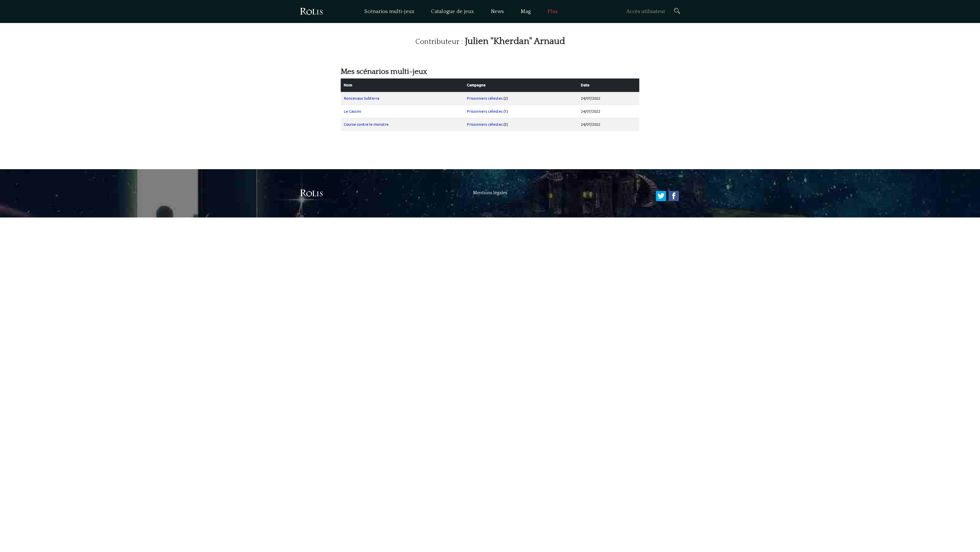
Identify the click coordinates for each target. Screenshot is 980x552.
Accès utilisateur (645, 11)
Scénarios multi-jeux (389, 11)
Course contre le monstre (366, 124)
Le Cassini (352, 111)
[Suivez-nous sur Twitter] (661, 196)
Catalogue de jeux (452, 11)
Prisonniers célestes (485, 98)
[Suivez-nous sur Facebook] (674, 196)
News (497, 11)
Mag (526, 11)
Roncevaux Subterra (361, 98)
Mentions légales (490, 192)
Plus (552, 11)
